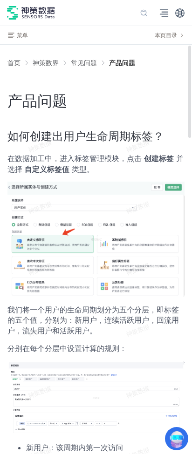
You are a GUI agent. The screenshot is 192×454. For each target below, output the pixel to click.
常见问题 (84, 63)
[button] (180, 13)
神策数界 (46, 63)
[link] (46, 63)
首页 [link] (14, 63)
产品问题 (122, 63)
